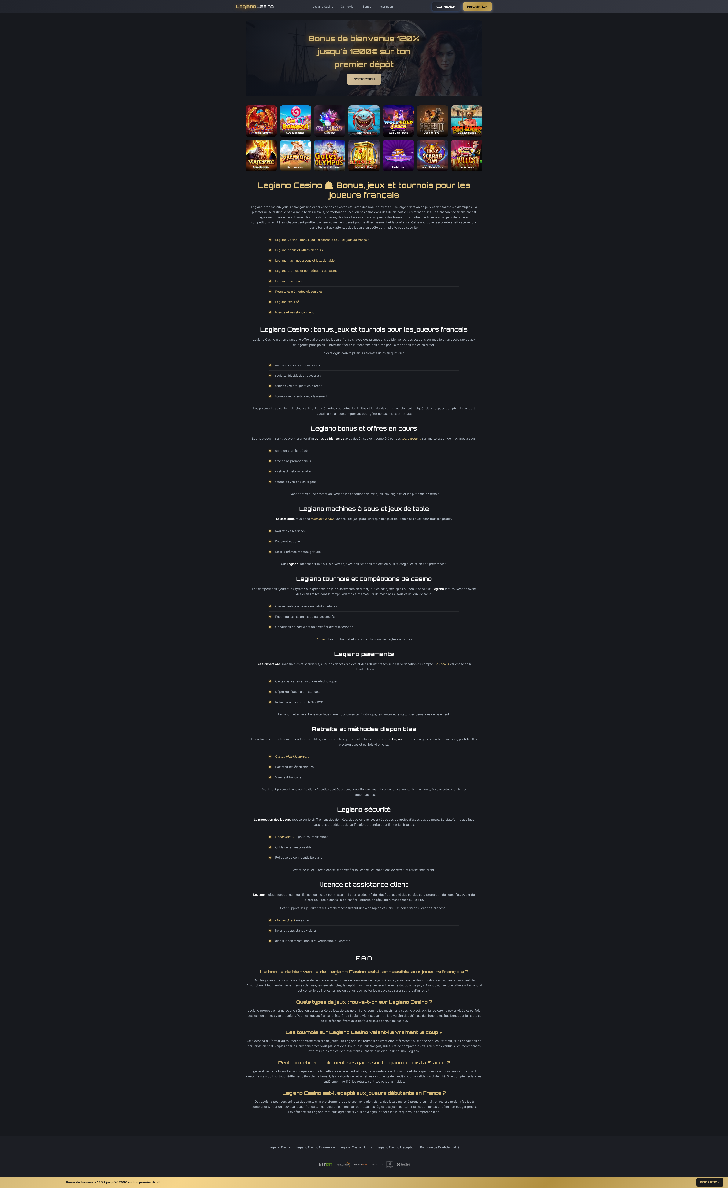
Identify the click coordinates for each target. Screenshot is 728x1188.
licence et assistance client (294, 312)
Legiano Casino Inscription (396, 1147)
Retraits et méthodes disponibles (298, 291)
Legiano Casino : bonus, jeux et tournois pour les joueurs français (322, 240)
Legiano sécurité (287, 302)
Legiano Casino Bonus (356, 1147)
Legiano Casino (323, 6)
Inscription (386, 6)
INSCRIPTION (477, 6)
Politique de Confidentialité (439, 1147)
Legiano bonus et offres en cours (299, 250)
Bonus (367, 6)
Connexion (348, 6)
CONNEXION (446, 6)
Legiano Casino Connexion (315, 1147)
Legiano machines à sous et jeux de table (305, 260)
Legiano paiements (288, 281)
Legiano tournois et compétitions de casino (306, 271)
